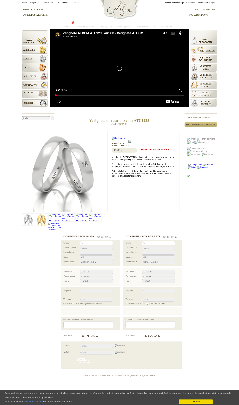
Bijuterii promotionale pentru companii (180, 3)
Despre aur (67, 26)
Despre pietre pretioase (85, 26)
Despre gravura (106, 26)
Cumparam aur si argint (206, 3)
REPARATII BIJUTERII (147, 22)
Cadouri (76, 3)
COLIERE (113, 22)
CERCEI (98, 22)
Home (25, 3)
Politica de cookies (33, 401)
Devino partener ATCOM (145, 26)
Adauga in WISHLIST (120, 143)
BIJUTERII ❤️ (66, 22)
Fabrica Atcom (166, 26)
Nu (110, 237)
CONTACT (169, 22)
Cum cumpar (63, 3)
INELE (126, 22)
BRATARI (84, 22)
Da (102, 237)
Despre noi (34, 3)
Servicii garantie (124, 26)
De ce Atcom (48, 3)
